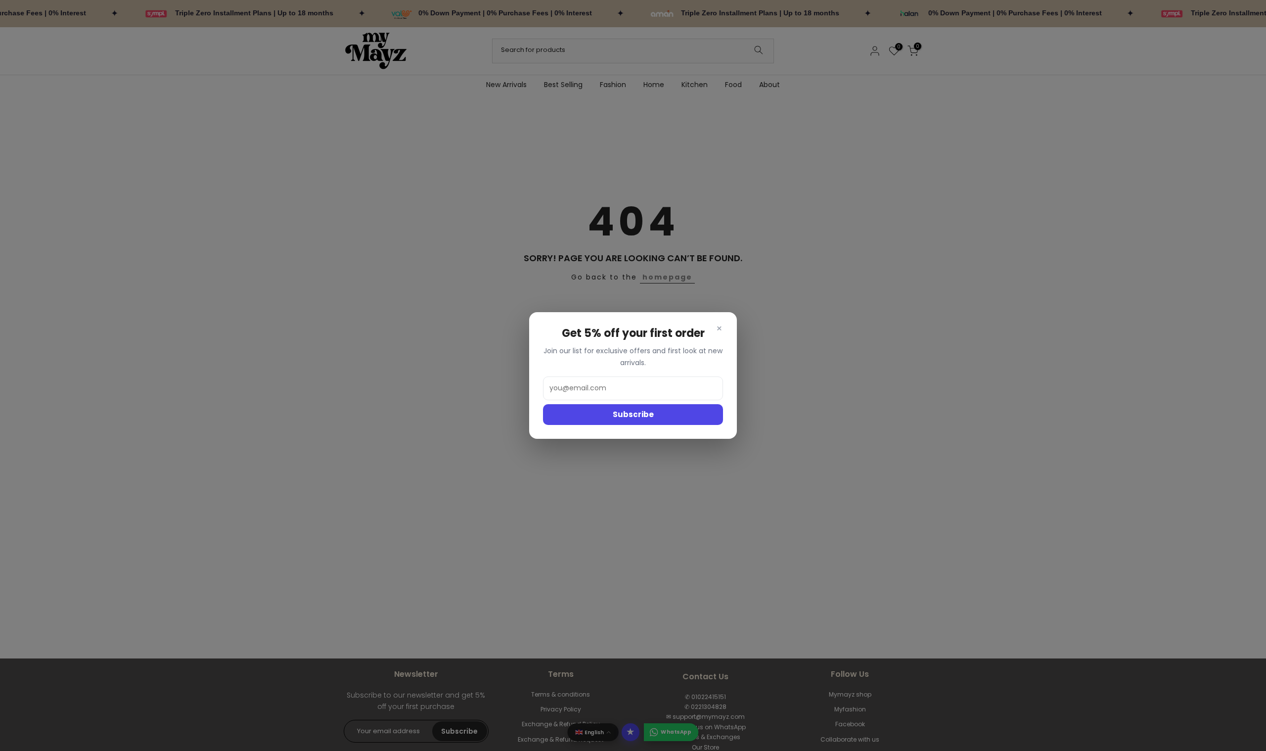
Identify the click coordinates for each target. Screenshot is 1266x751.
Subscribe (633, 414)
